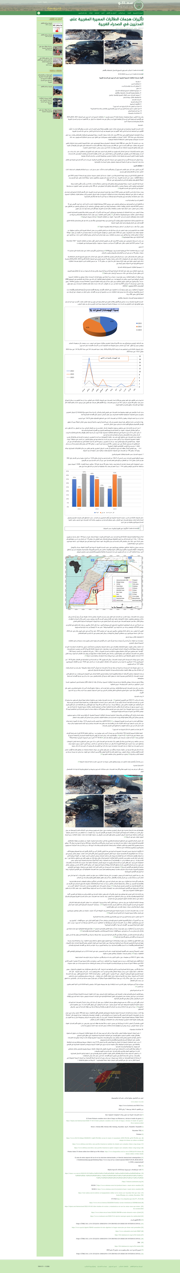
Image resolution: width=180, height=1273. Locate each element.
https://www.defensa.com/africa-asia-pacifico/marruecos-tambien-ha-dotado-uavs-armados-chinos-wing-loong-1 (106, 1144)
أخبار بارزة (131, 28)
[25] (101, 905)
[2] (119, 188)
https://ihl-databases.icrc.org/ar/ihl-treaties (128, 1235)
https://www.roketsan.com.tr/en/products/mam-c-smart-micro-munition (119, 1185)
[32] (137, 1007)
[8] (123, 237)
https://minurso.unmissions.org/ (131, 1181)
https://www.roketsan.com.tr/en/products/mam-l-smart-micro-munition (119, 1189)
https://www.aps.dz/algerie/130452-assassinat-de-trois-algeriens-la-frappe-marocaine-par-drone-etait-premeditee (106, 1227)
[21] (79, 762)
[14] (112, 721)
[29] (114, 937)
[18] (102, 738)
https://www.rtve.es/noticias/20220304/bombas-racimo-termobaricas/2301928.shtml (115, 1203)
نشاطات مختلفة (119, 28)
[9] (105, 251)
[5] (81, 217)
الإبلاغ (54, 8)
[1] (104, 117)
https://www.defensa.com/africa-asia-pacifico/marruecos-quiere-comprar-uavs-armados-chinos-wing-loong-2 (107, 1148)
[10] (103, 273)
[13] (114, 700)
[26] (108, 913)
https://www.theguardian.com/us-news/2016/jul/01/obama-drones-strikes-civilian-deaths (124, 1152)
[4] (97, 217)
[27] (94, 929)
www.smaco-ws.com (137, 1102)
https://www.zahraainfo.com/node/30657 (128, 1231)
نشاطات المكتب (123, 1266)
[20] (101, 754)
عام (124, 28)
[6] (98, 226)
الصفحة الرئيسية (138, 13)
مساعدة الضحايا (102, 1266)
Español (40, 2)
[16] (119, 735)
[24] (112, 886)
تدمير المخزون (113, 1266)
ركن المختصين (82, 13)
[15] (126, 735)
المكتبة (96, 13)
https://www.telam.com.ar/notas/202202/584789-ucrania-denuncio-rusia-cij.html (116, 1212)
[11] (128, 286)
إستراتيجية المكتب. (90, 1266)
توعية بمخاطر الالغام (136, 1266)
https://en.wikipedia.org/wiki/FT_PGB (129, 1199)
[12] (86, 656)
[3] (112, 214)
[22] (125, 837)
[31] (136, 986)
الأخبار (127, 28)
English (45, 2)
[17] (135, 738)
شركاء (90, 13)
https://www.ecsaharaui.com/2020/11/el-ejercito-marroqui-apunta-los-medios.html (115, 1216)
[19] (129, 754)
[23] (121, 867)
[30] (133, 953)
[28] (81, 931)
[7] (70, 232)
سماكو (135, 28)
